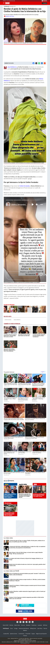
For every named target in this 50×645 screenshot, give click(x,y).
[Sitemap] (33, 622)
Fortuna (23, 625)
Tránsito (25, 635)
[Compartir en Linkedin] (42, 63)
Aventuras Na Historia (24, 628)
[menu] (4, 3)
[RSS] (29, 622)
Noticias (11, 625)
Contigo (16, 628)
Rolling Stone (33, 628)
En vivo (45, 3)
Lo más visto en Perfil (11, 571)
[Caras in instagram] (17, 622)
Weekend (28, 625)
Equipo (33, 633)
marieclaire (25, 484)
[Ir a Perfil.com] (44, 1)
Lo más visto (8, 538)
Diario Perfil (5, 625)
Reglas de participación (41, 633)
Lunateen (40, 625)
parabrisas (10, 503)
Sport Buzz (39, 628)
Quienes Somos (13, 633)
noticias (10, 484)
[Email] (45, 63)
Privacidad (28, 633)
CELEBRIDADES (6, 6)
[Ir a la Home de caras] (7, 3)
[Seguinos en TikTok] (26, 622)
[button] (25, 31)
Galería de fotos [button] (10, 16)
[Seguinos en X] (23, 622)
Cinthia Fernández (24, 186)
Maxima (25, 630)
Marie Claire (17, 625)
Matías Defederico (12, 67)
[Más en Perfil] (11, 481)
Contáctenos (21, 633)
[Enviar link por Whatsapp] (39, 63)
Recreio (45, 628)
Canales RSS (6, 633)
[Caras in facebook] (20, 622)
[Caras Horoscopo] (25, 612)
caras (39, 484)
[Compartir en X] (36, 63)
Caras (11, 628)
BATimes (45, 625)
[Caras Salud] (25, 606)
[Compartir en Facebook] (33, 63)
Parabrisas (34, 625)
